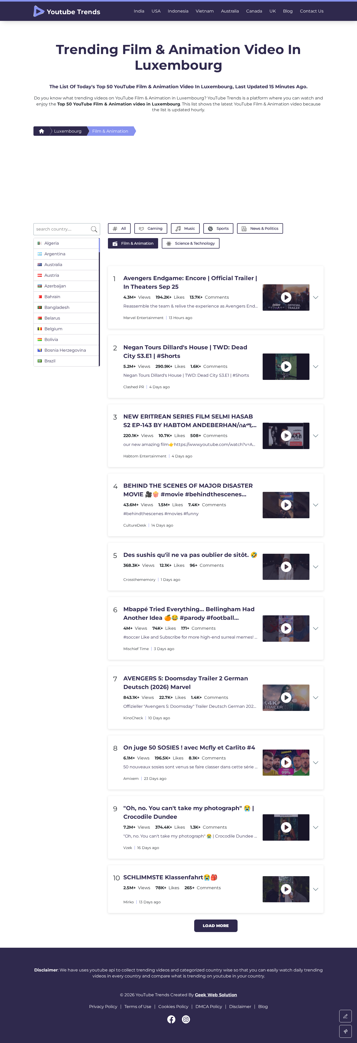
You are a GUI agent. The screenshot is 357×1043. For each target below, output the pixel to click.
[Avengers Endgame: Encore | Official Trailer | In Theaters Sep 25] (286, 297)
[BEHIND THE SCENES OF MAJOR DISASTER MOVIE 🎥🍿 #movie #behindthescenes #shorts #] (286, 505)
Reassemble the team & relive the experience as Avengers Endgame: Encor (190, 306)
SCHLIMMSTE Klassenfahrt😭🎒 (170, 877)
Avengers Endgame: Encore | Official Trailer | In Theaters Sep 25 (190, 282)
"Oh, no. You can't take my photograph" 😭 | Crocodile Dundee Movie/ (190, 836)
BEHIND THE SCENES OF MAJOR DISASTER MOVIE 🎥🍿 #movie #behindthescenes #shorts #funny (188, 490)
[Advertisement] (178, 174)
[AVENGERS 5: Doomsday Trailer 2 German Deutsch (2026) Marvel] (286, 698)
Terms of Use (137, 1006)
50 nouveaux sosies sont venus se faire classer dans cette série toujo (190, 766)
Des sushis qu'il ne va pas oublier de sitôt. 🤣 (190, 554)
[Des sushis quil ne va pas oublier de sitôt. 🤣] (286, 567)
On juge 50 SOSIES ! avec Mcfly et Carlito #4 (189, 747)
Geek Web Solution (216, 994)
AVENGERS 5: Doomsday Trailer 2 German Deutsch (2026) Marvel (185, 683)
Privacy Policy (103, 1006)
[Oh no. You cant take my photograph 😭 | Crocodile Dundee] (286, 827)
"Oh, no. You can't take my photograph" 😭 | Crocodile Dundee (188, 812)
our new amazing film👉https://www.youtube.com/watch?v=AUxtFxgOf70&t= (190, 444)
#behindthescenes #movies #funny (161, 513)
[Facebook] (171, 1019)
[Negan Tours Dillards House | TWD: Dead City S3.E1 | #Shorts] (286, 366)
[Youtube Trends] (66, 11)
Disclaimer (240, 1006)
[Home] (41, 131)
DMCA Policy (208, 1006)
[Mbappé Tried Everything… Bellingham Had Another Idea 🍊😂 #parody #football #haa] (286, 628)
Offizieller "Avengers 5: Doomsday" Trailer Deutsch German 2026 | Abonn (190, 706)
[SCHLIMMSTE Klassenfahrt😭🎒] (286, 889)
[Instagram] (186, 1019)
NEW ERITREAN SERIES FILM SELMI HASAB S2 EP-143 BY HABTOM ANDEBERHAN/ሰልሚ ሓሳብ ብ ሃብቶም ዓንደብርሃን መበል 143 (188, 421)
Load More (216, 925)
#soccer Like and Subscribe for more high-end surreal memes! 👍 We (190, 637)
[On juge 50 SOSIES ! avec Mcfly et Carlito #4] (286, 763)
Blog (263, 1006)
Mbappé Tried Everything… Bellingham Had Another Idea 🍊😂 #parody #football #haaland (189, 614)
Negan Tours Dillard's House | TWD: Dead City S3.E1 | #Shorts (185, 352)
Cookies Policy (173, 1006)
